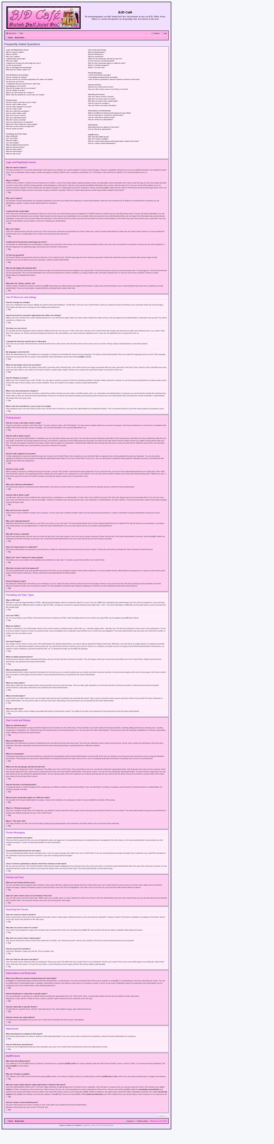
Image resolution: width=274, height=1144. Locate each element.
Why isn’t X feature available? (98, 139)
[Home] (43, 17)
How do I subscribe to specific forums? (101, 117)
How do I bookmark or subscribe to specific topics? (106, 115)
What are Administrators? (96, 52)
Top (9, 175)
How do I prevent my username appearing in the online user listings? (29, 79)
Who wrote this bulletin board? (98, 137)
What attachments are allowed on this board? (103, 127)
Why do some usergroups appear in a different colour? (107, 63)
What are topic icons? (13, 154)
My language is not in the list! (16, 86)
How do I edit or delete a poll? (16, 113)
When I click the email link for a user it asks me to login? (25, 95)
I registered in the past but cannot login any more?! (23, 63)
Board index (19, 1121)
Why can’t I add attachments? (16, 118)
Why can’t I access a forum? (16, 115)
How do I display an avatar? (15, 90)
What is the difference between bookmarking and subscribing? (109, 113)
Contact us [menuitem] (130, 1121)
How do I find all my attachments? (99, 129)
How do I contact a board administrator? (102, 143)
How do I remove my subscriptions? (100, 119)
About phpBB (11, 1066)
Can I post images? (12, 143)
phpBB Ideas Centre (110, 1076)
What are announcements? (15, 147)
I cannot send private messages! (99, 75)
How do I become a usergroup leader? (101, 61)
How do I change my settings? (16, 77)
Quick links (12, 33)
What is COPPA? (12, 54)
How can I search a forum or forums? (101, 96)
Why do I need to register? (15, 52)
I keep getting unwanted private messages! (103, 77)
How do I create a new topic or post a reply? (21, 102)
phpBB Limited (70, 1064)
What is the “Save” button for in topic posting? (21, 124)
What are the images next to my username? (21, 88)
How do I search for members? (99, 103)
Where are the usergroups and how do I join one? (105, 59)
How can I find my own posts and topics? (102, 105)
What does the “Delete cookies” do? (18, 70)
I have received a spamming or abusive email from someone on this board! (114, 79)
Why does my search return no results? (102, 99)
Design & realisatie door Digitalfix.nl (70, 1125)
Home (10, 1121)
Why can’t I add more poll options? (18, 111)
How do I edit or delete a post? (16, 104)
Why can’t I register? (13, 56)
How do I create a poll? (14, 109)
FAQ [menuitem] (21, 33)
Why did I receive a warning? (16, 120)
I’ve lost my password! (13, 65)
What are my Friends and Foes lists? (101, 87)
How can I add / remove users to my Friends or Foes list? (108, 89)
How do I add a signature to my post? (19, 107)
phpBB (81, 357)
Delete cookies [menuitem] (143, 1121)
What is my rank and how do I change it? (20, 92)
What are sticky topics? (14, 149)
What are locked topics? (14, 151)
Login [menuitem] (165, 33)
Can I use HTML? (12, 138)
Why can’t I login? (12, 61)
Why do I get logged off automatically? (19, 67)
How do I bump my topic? (14, 128)
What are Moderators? (96, 54)
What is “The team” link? (96, 67)
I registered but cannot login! (15, 59)
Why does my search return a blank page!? (103, 101)
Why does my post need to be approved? (20, 126)
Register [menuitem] (157, 33)
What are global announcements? (17, 145)
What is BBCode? (12, 136)
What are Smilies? (12, 140)
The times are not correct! (15, 81)
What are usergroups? (96, 56)
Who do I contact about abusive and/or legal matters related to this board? (113, 141)
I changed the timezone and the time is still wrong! (23, 84)
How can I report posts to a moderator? (19, 122)
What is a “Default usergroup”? (98, 65)
